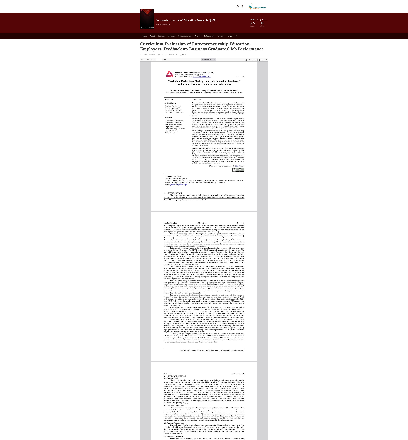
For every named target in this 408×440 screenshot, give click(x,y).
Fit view (183, 55)
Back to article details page (151, 55)
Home (144, 36)
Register (220, 36)
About (152, 36)
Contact (197, 36)
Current (161, 36)
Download (170, 55)
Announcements (184, 36)
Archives (171, 36)
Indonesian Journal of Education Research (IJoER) (186, 20)
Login (230, 36)
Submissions (209, 36)
